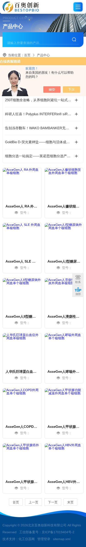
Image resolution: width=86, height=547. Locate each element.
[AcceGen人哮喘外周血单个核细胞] (64, 349)
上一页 (33, 502)
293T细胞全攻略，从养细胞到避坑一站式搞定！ (41, 100)
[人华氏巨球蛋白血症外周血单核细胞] (22, 349)
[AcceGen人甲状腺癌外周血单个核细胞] (22, 459)
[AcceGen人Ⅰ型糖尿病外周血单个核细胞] (64, 239)
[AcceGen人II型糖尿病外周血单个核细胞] (22, 294)
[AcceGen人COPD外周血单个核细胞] (22, 404)
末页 (70, 502)
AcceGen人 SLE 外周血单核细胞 (22, 261)
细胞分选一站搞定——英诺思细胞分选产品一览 (41, 156)
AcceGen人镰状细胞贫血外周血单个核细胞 (63, 206)
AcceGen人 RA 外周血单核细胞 (22, 206)
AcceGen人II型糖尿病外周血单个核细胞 (22, 316)
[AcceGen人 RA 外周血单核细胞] (22, 184)
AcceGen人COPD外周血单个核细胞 (22, 427)
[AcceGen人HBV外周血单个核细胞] (64, 459)
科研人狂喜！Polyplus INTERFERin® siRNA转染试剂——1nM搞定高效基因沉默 (43, 114)
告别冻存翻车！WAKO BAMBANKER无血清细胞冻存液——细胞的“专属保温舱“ (43, 128)
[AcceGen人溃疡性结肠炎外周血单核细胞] (64, 294)
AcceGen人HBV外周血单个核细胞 (63, 482)
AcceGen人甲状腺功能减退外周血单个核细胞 (63, 427)
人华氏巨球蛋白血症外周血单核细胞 (22, 371)
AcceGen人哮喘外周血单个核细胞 (63, 371)
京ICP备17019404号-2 (58, 532)
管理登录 (43, 539)
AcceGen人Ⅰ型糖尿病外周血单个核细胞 (63, 261)
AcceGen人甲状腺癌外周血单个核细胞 (22, 482)
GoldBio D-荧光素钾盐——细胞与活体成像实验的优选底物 (43, 142)
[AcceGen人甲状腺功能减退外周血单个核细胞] (64, 404)
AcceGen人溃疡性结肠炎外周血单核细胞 (63, 316)
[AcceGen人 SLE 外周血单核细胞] (22, 239)
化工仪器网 (27, 539)
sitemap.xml (61, 539)
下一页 (53, 502)
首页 (27, 55)
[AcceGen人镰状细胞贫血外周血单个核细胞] (64, 184)
